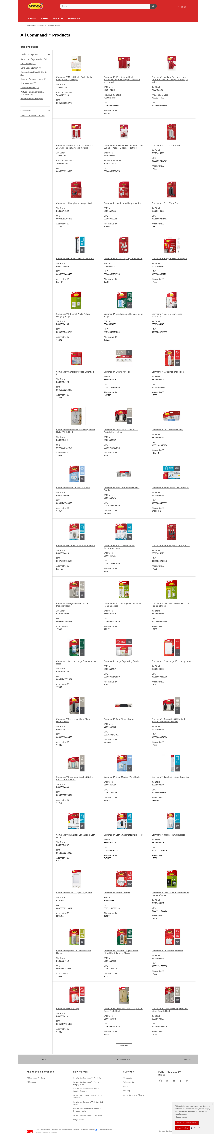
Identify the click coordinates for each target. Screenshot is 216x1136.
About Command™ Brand (133, 1094)
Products (32, 18)
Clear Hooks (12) (28, 63)
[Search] (153, 6)
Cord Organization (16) (31, 67)
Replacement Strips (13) (31, 98)
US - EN (180, 7)
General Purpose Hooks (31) (33, 79)
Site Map (126, 1090)
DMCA (60, 1130)
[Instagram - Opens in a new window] (187, 1081)
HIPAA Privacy (52, 1130)
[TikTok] (160, 1081)
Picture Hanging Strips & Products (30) (32, 93)
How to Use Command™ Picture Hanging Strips (86, 1083)
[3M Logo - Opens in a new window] (35, 6)
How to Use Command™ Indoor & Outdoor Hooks (87, 1109)
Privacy (43, 1130)
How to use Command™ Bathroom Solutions (87, 1096)
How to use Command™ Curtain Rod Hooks (88, 1103)
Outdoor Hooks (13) (29, 87)
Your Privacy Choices (87, 1130)
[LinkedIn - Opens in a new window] (167, 1081)
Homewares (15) (28, 83)
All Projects (31, 1082)
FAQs (44, 1059)
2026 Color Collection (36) (32, 115)
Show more (124, 1046)
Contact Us (186, 1059)
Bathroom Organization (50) (33, 59)
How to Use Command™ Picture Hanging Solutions (86, 1089)
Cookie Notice (181, 1117)
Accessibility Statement (71, 1130)
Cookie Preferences (105, 1130)
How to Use (58, 18)
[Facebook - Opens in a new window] (180, 1081)
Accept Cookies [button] (182, 1128)
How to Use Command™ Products (87, 1077)
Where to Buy (74, 18)
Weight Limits (78, 1119)
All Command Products (36, 1077)
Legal (38, 1130)
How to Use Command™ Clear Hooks (88, 1115)
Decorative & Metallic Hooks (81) (33, 73)
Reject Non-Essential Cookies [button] (186, 1123)
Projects (44, 18)
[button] (199, 1128)
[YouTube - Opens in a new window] (174, 1081)
